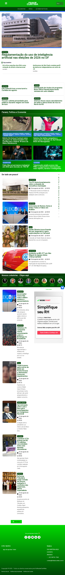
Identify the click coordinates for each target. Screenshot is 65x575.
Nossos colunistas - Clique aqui (15, 275)
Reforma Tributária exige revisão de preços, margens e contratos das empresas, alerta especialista (22, 483)
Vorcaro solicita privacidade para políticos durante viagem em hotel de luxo (15, 102)
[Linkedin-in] (35, 537)
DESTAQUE (5, 52)
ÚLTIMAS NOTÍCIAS (41, 9)
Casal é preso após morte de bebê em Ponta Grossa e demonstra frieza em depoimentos (23, 370)
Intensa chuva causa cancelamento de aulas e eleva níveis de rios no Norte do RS (48, 102)
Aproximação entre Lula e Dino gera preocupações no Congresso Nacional (22, 409)
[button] (16, 521)
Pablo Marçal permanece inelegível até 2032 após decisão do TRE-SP (16, 166)
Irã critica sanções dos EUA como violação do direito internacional (14, 66)
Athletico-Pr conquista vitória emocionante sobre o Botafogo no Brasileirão (22, 333)
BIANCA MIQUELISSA (36, 285)
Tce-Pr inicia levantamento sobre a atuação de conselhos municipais (39, 184)
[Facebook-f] (25, 537)
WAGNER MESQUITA (60, 285)
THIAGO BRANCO (4, 285)
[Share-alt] (39, 537)
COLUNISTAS (21, 9)
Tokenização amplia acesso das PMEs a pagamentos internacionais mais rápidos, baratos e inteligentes (47, 167)
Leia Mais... (5, 69)
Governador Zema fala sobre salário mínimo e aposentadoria (23, 297)
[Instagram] (29, 537)
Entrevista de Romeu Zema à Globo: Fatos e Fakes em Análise (40, 208)
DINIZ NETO (28, 284)
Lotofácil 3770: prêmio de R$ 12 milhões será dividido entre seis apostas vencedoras (23, 444)
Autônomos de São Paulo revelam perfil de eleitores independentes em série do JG (46, 67)
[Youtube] (32, 537)
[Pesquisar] (62, 3)
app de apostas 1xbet (9, 549)
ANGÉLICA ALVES (44, 285)
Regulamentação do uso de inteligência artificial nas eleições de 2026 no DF (27, 56)
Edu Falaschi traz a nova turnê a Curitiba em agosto (14, 89)
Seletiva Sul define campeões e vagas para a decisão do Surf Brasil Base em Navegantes (47, 140)
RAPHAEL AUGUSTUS (12, 285)
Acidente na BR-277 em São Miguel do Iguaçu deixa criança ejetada (40, 255)
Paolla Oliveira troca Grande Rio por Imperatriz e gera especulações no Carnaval (40, 231)
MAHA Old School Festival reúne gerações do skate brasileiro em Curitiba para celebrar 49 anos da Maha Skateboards (15, 140)
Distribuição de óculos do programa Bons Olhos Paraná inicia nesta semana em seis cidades (48, 89)
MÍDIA (30, 9)
